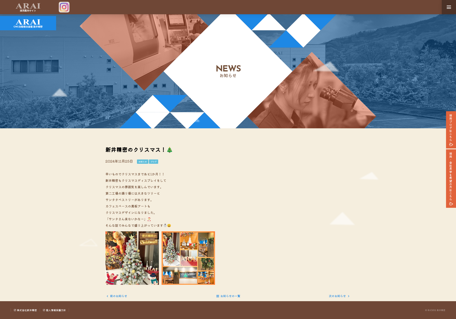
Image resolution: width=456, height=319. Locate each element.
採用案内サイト (28, 10)
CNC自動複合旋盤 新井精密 (28, 26)
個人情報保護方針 (54, 310)
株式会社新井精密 (25, 310)
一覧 (230, 296)
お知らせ (142, 161)
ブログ (153, 161)
